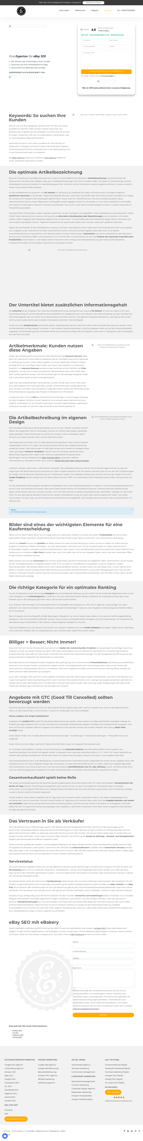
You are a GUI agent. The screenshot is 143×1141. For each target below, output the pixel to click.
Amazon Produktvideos (82, 1099)
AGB (63, 1131)
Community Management (83, 1072)
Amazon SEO (100, 928)
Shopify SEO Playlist (114, 1079)
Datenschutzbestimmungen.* (86, 1009)
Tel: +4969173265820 (126, 10)
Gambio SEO (10, 1101)
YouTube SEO (17, 1037)
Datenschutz (41, 1131)
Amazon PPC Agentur (48, 1076)
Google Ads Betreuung (48, 1068)
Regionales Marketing (81, 1092)
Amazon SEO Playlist (114, 1076)
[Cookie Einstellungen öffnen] (5, 1138)
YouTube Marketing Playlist (117, 1072)
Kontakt (107, 10)
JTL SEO (15, 1032)
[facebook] (139, 1130)
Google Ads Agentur (47, 1065)
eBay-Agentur (18, 158)
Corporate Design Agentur (83, 1089)
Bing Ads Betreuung (47, 1072)
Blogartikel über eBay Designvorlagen (72, 461)
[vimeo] (124, 1130)
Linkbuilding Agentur (14, 1068)
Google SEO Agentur (13, 1065)
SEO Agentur (50, 158)
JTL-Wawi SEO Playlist (114, 1083)
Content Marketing (80, 1085)
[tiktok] (120, 1130)
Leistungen (64, 10)
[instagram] (135, 1130)
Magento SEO (10, 1093)
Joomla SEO (9, 1097)
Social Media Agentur (81, 1065)
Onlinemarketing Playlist (116, 1065)
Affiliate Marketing (46, 1079)
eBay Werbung (77, 934)
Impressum (54, 1131)
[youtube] (128, 1130)
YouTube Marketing (80, 1068)
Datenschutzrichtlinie (107, 76)
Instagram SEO (17, 1035)
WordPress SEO (11, 1090)
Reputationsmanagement (83, 1081)
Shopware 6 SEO (11, 1083)
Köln (6, 1114)
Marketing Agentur (46, 1083)
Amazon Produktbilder (82, 1096)
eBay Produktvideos (51, 458)
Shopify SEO (9, 1079)
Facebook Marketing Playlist (117, 1068)
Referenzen (80, 10)
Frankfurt (8, 1110)
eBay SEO (8, 1076)
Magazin (95, 10)
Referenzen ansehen (93, 2)
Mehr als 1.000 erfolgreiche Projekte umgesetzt (60, 2)
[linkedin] (132, 1130)
